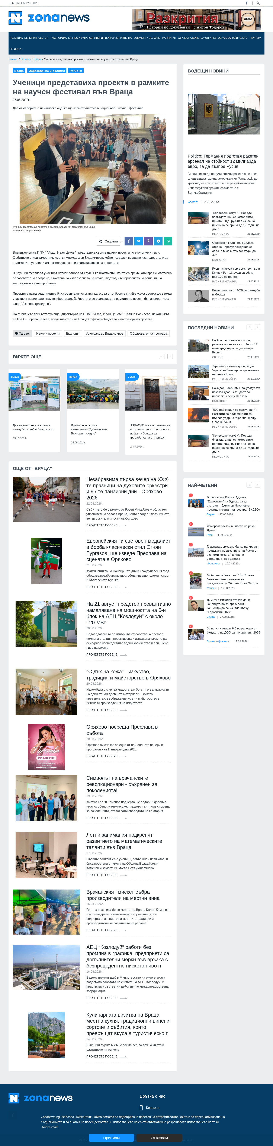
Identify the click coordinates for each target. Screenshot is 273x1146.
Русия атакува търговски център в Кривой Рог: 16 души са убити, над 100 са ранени (236, 272)
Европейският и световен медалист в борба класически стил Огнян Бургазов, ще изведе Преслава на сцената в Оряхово (128, 550)
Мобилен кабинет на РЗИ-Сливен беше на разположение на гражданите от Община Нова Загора (232, 579)
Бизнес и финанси (80, 38)
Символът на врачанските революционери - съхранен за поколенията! (121, 784)
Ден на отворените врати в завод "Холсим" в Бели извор (33, 427)
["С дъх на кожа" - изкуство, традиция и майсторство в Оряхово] (46, 692)
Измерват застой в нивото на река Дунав (231, 528)
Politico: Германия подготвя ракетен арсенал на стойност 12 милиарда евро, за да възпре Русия (223, 161)
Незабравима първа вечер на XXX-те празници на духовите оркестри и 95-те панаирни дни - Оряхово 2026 (128, 488)
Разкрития (169, 38)
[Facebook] (246, 3)
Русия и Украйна (224, 281)
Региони (16, 49)
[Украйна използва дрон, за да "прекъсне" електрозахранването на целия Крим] (198, 371)
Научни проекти (48, 333)
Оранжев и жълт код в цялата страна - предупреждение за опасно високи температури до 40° (234, 249)
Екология (73, 333)
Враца (37, 59)
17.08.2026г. (227, 514)
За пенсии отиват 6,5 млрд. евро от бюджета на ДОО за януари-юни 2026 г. (233, 632)
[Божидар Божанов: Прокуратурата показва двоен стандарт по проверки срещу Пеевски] (198, 393)
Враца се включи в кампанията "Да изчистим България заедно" (89, 429)
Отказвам (159, 1138)
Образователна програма (148, 333)
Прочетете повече (102, 525)
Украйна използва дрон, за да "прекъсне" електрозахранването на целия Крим (235, 370)
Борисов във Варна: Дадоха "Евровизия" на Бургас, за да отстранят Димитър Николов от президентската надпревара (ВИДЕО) (233, 503)
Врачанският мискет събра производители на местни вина (123, 895)
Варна (211, 514)
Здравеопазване (188, 38)
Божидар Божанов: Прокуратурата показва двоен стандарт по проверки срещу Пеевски (236, 392)
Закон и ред (208, 38)
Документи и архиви (147, 38)
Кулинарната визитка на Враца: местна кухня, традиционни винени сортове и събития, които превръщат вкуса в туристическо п (127, 1024)
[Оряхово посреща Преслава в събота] (46, 747)
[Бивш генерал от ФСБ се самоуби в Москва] (198, 295)
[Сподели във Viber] (148, 241)
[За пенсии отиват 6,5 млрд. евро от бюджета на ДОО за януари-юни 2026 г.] (196, 634)
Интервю (126, 38)
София (132, 376)
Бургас (211, 616)
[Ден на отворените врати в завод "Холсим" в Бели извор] (34, 394)
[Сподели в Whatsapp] (168, 241)
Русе (210, 534)
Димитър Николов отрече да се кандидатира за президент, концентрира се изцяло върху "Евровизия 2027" (229, 606)
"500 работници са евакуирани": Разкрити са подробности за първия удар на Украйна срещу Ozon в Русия (234, 416)
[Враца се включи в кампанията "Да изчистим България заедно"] (93, 394)
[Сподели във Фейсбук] (129, 241)
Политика (16, 38)
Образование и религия (233, 38)
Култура (256, 38)
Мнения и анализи (106, 38)
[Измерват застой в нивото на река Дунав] (196, 532)
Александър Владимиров (104, 333)
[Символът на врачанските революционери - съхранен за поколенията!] (46, 798)
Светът (43, 38)
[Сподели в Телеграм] (158, 241)
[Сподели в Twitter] (138, 241)
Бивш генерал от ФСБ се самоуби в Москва (236, 292)
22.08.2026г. (211, 202)
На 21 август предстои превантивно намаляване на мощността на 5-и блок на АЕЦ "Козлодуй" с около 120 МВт (128, 613)
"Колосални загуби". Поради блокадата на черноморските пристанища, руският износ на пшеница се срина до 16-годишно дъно (236, 221)
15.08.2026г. (232, 563)
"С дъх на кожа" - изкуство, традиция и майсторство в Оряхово (128, 675)
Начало (13, 59)
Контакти (152, 1107)
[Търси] (258, 3)
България (30, 38)
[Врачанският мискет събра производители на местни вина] (46, 912)
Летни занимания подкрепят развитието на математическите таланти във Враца (124, 841)
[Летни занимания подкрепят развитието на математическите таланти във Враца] (46, 855)
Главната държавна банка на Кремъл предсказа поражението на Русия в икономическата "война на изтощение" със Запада (233, 552)
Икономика (59, 38)
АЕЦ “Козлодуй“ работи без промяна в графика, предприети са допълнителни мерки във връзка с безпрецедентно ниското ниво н (127, 956)
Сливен (211, 588)
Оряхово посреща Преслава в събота (122, 730)
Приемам (111, 1138)
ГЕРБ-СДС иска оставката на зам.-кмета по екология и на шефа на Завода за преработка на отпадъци (149, 431)
